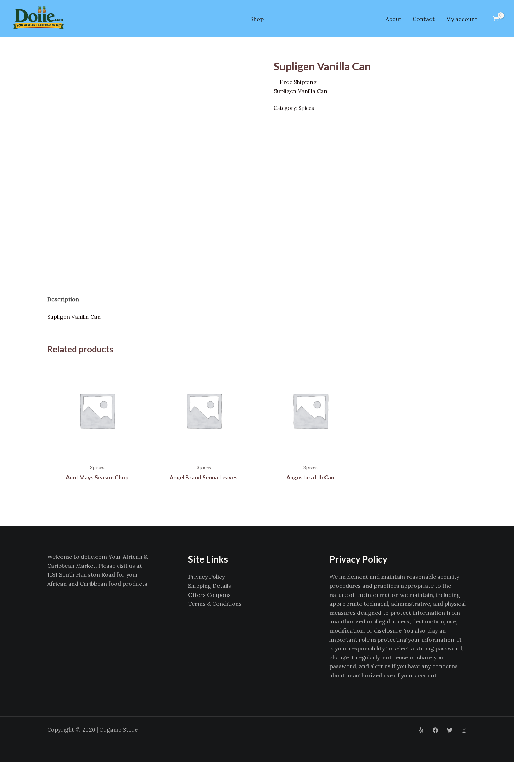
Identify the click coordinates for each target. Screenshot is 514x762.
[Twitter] (449, 730)
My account (461, 18)
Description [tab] (63, 299)
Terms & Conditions (215, 603)
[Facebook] (435, 730)
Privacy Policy (206, 576)
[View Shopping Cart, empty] (496, 19)
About (393, 18)
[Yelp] (421, 730)
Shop (257, 18)
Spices (306, 108)
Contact (424, 18)
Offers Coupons (209, 594)
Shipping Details (209, 585)
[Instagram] (464, 730)
